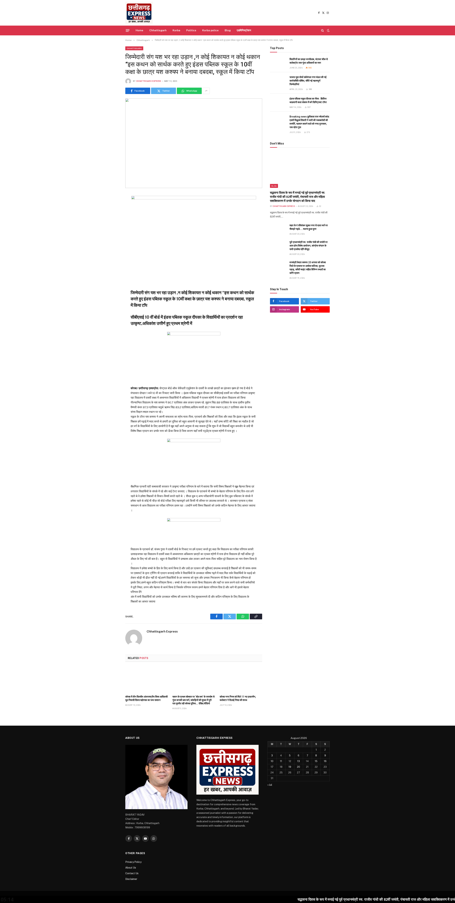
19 (289, 766)
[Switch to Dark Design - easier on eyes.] (328, 30)
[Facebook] (112, 205)
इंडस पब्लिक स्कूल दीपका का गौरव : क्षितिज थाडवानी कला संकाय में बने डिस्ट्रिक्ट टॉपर (308, 100)
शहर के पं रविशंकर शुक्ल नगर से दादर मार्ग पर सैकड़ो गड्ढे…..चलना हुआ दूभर (309, 227)
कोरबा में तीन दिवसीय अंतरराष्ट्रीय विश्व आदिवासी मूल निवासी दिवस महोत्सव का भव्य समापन (146, 698)
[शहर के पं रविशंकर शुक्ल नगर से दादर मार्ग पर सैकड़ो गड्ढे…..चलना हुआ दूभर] (278, 229)
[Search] (322, 30)
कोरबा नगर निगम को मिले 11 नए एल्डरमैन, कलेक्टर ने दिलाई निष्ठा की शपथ (238, 698)
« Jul (269, 784)
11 (281, 761)
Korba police (210, 30)
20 (298, 766)
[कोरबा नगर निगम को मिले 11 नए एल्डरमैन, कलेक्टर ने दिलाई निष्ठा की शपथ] (241, 679)
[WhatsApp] (112, 222)
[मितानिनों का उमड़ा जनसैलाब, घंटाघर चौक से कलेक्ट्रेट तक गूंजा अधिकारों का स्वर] (278, 63)
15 (316, 761)
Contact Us (131, 873)
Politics (191, 30)
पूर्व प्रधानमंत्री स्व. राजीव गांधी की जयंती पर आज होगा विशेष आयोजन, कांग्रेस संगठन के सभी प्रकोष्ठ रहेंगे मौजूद (309, 246)
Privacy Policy (133, 862)
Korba (176, 30)
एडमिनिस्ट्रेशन (244, 30)
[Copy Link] (112, 231)
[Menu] (128, 30)
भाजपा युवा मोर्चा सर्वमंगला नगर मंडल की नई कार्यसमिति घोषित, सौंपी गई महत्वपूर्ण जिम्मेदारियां (308, 81)
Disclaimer (131, 879)
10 (272, 761)
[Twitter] (112, 214)
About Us (130, 867)
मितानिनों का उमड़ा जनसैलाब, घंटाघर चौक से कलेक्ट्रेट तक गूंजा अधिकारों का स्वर (309, 61)
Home (139, 30)
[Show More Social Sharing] (206, 91)
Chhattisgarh (158, 30)
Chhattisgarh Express (148, 81)
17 (272, 766)
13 (298, 761)
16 (325, 761)
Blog (228, 30)
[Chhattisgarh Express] (139, 13)
